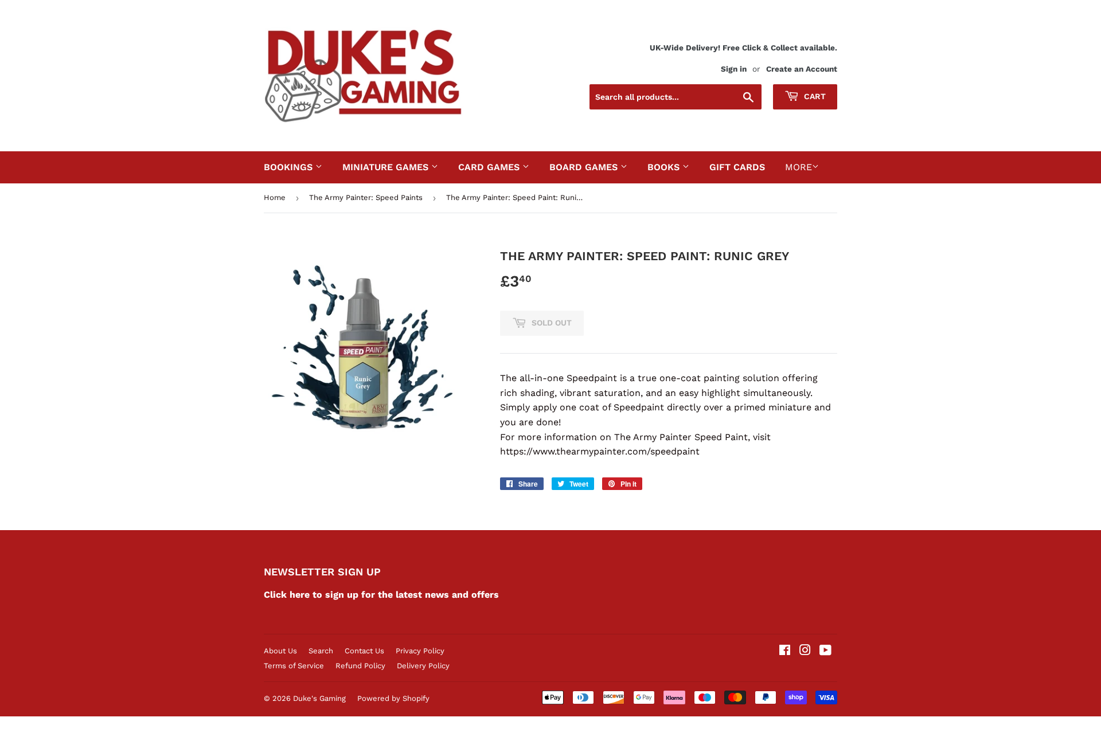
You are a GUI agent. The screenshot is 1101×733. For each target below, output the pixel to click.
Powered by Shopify (393, 698)
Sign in (734, 68)
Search (321, 650)
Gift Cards (737, 167)
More (798, 167)
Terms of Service (294, 665)
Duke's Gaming (319, 698)
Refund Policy (360, 665)
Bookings (289, 167)
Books (664, 167)
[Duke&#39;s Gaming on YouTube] (825, 651)
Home (275, 197)
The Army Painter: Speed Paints (366, 197)
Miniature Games (386, 167)
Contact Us (364, 650)
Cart (814, 96)
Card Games (490, 167)
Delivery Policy (423, 665)
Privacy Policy (420, 650)
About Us (280, 650)
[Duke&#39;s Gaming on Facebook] (785, 651)
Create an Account (801, 68)
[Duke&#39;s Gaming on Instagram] (805, 651)
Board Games (584, 167)
